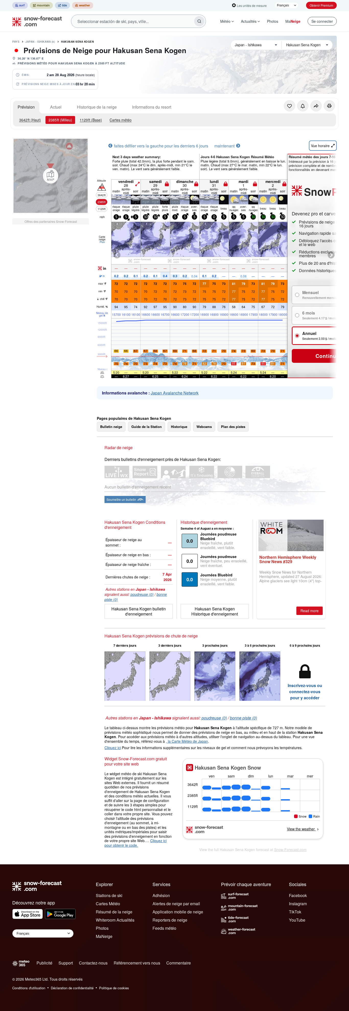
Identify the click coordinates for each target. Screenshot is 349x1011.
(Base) (91, 119)
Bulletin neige (111, 426)
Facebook (298, 895)
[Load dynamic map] (50, 175)
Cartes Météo (108, 904)
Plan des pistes (233, 426)
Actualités (249, 21)
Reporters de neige (170, 920)
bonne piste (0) (243, 718)
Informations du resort (151, 107)
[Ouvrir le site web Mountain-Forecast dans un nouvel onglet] (41, 5)
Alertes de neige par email (176, 904)
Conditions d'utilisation (28, 987)
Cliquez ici (112, 747)
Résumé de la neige (114, 912)
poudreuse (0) (142, 594)
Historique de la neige (97, 107)
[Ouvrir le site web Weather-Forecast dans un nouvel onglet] (82, 5)
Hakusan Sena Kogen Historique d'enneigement (214, 611)
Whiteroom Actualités (115, 920)
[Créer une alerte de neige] (302, 105)
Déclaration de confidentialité (72, 987)
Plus (102, 242)
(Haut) (30, 119)
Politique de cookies (114, 987)
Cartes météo (121, 119)
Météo (225, 21)
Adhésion (161, 895)
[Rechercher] (199, 21)
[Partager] (316, 105)
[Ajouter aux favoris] (289, 105)
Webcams (204, 426)
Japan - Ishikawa (40, 41)
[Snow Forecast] (35, 21)
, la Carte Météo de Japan (187, 741)
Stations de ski (109, 895)
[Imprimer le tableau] (329, 105)
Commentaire (178, 963)
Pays (15, 41)
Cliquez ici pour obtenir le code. (135, 843)
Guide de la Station (146, 426)
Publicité (44, 963)
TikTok (295, 912)
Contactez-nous (93, 963)
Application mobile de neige (178, 912)
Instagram (298, 904)
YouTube (297, 920)
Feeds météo (164, 928)
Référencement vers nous (137, 963)
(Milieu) (60, 119)
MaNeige (104, 936)
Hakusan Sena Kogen (77, 41)
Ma (292, 21)
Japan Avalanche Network (175, 393)
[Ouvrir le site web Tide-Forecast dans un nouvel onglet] (62, 5)
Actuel (56, 107)
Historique (179, 426)
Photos (272, 21)
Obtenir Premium (321, 5)
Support (66, 963)
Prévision (26, 107)
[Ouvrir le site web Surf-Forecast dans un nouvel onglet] (20, 5)
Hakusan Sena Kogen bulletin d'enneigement (138, 611)
